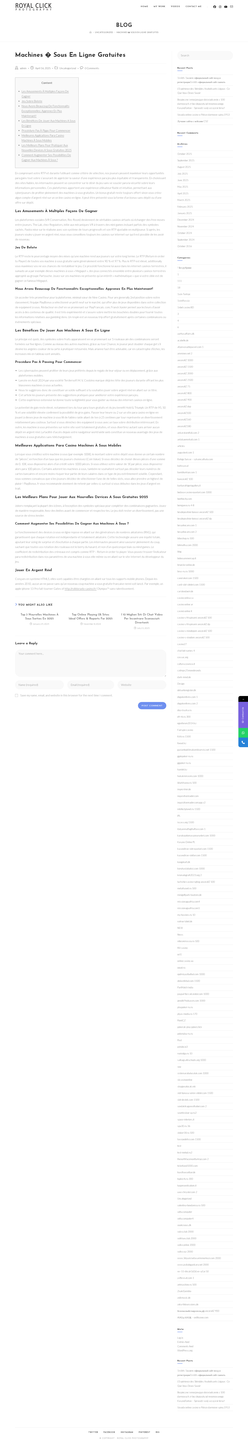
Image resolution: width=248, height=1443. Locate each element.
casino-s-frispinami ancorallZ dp (193, 624)
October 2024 (184, 233)
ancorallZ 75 (183, 386)
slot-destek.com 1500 (188, 1099)
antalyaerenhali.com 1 (188, 439)
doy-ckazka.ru (184, 710)
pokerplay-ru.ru (185, 1033)
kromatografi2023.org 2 (189, 875)
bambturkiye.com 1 (187, 472)
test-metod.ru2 (184, 1152)
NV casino (182, 947)
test (179, 1145)
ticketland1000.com (187, 1165)
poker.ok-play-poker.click (189, 1027)
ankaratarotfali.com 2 (188, 432)
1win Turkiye (183, 294)
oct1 (179, 954)
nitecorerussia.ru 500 (188, 941)
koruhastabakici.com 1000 (191, 868)
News (180, 934)
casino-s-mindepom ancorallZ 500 (194, 630)
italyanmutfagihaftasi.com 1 (191, 829)
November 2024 (185, 226)
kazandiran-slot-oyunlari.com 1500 (195, 848)
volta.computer (184, 1211)
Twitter (93, 1432)
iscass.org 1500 (185, 822)
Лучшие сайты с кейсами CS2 (192, 121)
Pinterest (144, 1432)
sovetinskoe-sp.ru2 (187, 1112)
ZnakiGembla (184, 1291)
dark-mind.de (184, 677)
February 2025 (185, 206)
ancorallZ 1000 (185, 360)
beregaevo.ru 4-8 (185, 505)
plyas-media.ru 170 (187, 1013)
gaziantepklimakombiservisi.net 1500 (196, 749)
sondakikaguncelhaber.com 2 (192, 1106)
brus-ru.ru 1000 (185, 571)
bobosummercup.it (186, 558)
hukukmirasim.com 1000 (190, 776)
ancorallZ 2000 (185, 373)
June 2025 (182, 180)
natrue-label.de (184, 921)
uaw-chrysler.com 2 (187, 1192)
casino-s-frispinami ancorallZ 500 (194, 617)
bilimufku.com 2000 (187, 545)
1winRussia (183, 300)
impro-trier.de (184, 789)
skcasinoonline (184, 1079)
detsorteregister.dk (186, 690)
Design (180, 683)
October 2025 (184, 153)
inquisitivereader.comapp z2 (191, 802)
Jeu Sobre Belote (32, 101)
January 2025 (184, 213)
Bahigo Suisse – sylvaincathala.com (195, 459)
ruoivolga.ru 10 (184, 1053)
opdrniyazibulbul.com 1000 (191, 974)
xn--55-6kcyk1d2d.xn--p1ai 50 (193, 1271)
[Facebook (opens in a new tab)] (214, 6)
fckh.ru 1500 (184, 736)
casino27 (182, 644)
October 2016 (184, 246)
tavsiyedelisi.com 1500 (189, 1139)
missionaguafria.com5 (188, 908)
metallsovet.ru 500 (186, 888)
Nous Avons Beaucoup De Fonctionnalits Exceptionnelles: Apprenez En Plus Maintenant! (45, 110)
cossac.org (182, 657)
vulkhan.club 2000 (186, 1238)
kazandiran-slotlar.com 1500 (192, 855)
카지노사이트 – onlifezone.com (192, 1317)
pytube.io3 (182, 1046)
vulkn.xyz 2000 (185, 1251)
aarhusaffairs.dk (185, 333)
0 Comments (92, 68)
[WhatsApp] (243, 733)
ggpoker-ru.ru (184, 763)
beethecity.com (184, 498)
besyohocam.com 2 (187, 531)
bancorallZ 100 (185, 479)
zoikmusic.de (183, 1297)
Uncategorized (67, 68)
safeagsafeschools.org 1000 (191, 1060)
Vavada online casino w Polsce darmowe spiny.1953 (203, 114)
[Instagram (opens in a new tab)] (220, 6)
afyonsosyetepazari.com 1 (190, 346)
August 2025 (184, 166)
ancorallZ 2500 (185, 379)
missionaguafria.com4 (188, 901)
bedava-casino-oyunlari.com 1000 (194, 492)
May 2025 (182, 186)
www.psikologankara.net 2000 (193, 1264)
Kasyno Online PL (186, 842)
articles (181, 446)
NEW (180, 927)
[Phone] (243, 742)
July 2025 (182, 173)
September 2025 (185, 160)
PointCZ (181, 1020)
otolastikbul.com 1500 (188, 980)
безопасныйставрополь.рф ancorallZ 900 (198, 1310)
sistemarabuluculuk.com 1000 (193, 1073)
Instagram (127, 1432)
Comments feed (185, 1346)
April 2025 (182, 193)
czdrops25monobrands (189, 670)
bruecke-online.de (186, 564)
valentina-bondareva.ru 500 (191, 1205)
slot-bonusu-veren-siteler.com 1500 (195, 1093)
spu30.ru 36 (183, 1126)
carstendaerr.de (185, 591)
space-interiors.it (185, 1119)
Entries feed (183, 1341)
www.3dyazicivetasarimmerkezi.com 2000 (199, 1258)
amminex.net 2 (184, 353)
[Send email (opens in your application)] (231, 6)
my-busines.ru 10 (186, 914)
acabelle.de (182, 340)
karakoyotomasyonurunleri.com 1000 (196, 835)
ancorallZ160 (184, 419)
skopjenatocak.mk (186, 1086)
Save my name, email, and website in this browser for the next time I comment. (66, 695)
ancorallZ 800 (184, 393)
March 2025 (183, 199)
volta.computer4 (185, 1218)
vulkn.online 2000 (186, 1244)
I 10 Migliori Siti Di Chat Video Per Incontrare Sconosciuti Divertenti (141, 618)
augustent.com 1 (185, 452)
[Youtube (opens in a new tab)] (226, 6)
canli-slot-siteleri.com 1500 (191, 584)
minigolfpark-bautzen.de (189, 894)
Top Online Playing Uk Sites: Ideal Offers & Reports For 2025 (91, 616)
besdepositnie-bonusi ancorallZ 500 (195, 512)
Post (179, 1040)
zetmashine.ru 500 (187, 1284)
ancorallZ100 (184, 413)
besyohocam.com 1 (187, 525)
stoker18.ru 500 (185, 1132)
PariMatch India (185, 987)
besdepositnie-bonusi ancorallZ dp (194, 518)
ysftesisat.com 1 (185, 1277)
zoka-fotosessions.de (187, 1304)
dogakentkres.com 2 (187, 703)
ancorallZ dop (184, 406)
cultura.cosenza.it (186, 663)
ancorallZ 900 (184, 399)
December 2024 (185, 219)
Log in (180, 1337)
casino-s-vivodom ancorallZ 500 (193, 637)
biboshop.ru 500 (185, 538)
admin (23, 68)
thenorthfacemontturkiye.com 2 (193, 1159)
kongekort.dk (183, 862)
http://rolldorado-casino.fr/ (81, 588)
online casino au (185, 960)
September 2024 (185, 239)
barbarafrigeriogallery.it (189, 485)
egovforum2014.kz (186, 723)
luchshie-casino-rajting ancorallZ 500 (196, 881)
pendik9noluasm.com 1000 (191, 1000)
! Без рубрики (184, 267)
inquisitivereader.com (188, 796)
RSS (158, 1432)
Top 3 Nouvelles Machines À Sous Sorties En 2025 (39, 616)
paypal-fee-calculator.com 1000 (193, 993)
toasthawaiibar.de (186, 1172)
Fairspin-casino (185, 729)
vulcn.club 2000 (185, 1231)
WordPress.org (184, 1350)
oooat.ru (181, 967)
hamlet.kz (182, 769)
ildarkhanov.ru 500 (187, 782)
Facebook (109, 1432)
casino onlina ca (185, 597)
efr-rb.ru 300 (184, 716)
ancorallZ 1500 (185, 366)
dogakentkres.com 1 (187, 696)
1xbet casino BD (185, 307)
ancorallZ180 (184, 426)
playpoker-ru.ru (185, 1007)
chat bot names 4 (186, 650)
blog (179, 551)
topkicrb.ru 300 (185, 1178)
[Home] (91, 32)
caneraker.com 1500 (187, 578)
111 (179, 280)
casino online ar (185, 604)
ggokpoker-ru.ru (185, 756)
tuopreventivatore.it (186, 1185)
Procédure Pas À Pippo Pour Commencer (46, 130)
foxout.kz (181, 743)
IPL (178, 815)
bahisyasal (182, 465)
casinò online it (184, 611)
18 (178, 287)
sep (179, 1066)
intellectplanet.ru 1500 (188, 809)
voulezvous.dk (184, 1225)
